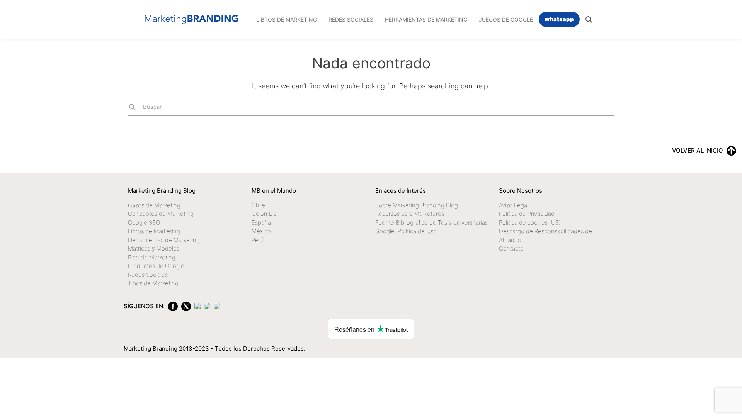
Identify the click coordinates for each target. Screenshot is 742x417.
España (261, 222)
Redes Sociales (148, 274)
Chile (258, 205)
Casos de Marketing (154, 205)
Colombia (264, 213)
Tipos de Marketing (153, 283)
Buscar (145, 107)
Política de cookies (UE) (530, 222)
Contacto (511, 248)
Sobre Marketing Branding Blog (416, 205)
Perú (258, 240)
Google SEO (144, 222)
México (261, 231)
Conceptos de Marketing (161, 213)
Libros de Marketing (154, 231)
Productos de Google (156, 266)
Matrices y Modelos (153, 248)
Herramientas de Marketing (164, 240)
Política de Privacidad (527, 213)
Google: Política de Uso (406, 231)
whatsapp (559, 19)
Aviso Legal (513, 205)
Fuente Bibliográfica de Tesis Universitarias (431, 222)
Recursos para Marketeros (409, 213)
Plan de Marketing (151, 257)
